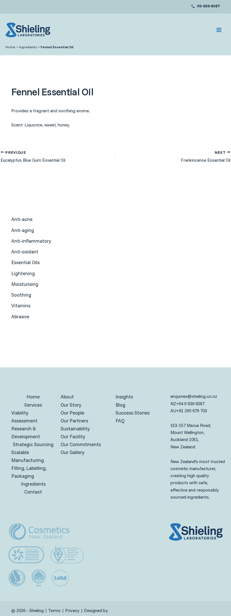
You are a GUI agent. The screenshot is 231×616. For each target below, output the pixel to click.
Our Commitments (81, 444)
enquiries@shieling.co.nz (193, 396)
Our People (72, 413)
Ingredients (33, 484)
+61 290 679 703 (191, 410)
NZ (173, 403)
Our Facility (73, 436)
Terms (54, 610)
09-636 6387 (208, 5)
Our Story (71, 405)
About (67, 397)
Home (33, 397)
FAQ (120, 421)
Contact (33, 492)
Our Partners (74, 421)
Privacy (72, 610)
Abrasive (20, 316)
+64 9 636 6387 (190, 403)
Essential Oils (25, 262)
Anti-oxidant (24, 252)
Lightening (23, 273)
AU (173, 410)
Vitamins (20, 305)
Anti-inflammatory (31, 241)
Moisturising (24, 284)
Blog (120, 405)
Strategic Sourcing (33, 444)
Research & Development (25, 432)
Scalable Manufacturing (27, 456)
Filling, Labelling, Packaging (28, 472)
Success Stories (132, 413)
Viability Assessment (24, 417)
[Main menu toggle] (219, 29)
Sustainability (75, 428)
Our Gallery (72, 452)
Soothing (21, 295)
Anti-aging (22, 230)
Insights (124, 397)
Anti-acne (21, 219)
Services (33, 405)
